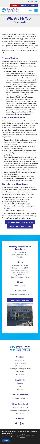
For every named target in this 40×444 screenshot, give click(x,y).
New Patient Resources (20, 398)
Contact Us (20, 413)
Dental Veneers (20, 371)
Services (20, 384)
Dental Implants (20, 360)
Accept (6, 440)
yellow (8, 105)
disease (25, 159)
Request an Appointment (20, 300)
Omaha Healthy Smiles (17, 50)
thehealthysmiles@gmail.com (20, 294)
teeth (17, 76)
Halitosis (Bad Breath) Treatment (20, 369)
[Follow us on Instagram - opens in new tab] (21, 423)
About (20, 386)
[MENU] (36, 11)
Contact (20, 389)
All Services (20, 374)
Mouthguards (20, 366)
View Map (20, 257)
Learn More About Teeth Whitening (20, 222)
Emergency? (15, 5)
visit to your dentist (20, 202)
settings (22, 437)
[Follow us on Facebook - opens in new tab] (16, 423)
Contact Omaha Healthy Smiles (20, 226)
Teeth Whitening (20, 363)
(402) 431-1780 (32, 2)
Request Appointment (29, 5)
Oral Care (7, 151)
